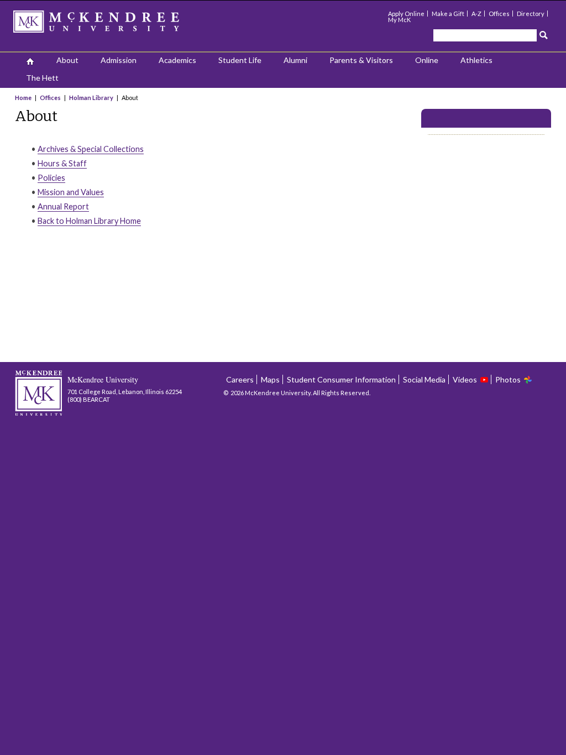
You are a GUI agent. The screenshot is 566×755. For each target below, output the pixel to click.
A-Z (476, 13)
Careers (240, 379)
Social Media (424, 379)
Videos (465, 379)
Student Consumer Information (341, 379)
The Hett (42, 77)
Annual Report (63, 206)
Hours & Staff (62, 163)
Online (426, 60)
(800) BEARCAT (88, 399)
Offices (499, 13)
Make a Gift (448, 13)
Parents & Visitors (361, 60)
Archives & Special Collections (91, 149)
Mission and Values (71, 192)
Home (24, 97)
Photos (508, 379)
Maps (270, 379)
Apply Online (406, 13)
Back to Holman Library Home (89, 221)
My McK (399, 19)
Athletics (476, 60)
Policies (51, 177)
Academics (177, 60)
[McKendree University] (110, 25)
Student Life (239, 60)
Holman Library (91, 97)
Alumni (295, 60)
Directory (530, 13)
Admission (119, 60)
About (67, 60)
